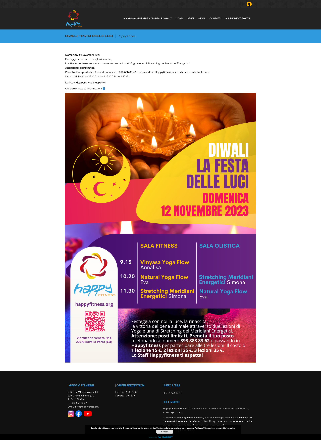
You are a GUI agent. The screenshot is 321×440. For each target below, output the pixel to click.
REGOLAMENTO (172, 393)
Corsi (179, 18)
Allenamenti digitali (238, 18)
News (201, 18)
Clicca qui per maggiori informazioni (219, 428)
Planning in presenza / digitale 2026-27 (148, 18)
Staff (190, 18)
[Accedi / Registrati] (250, 3)
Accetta (165, 431)
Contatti (215, 18)
